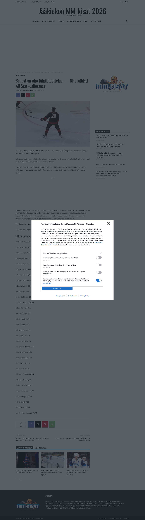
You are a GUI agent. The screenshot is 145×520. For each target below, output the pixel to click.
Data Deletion (60, 296)
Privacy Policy (84, 296)
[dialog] (72, 260)
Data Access (72, 296)
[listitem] (72, 253)
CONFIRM (57, 288)
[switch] (99, 257)
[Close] (109, 224)
